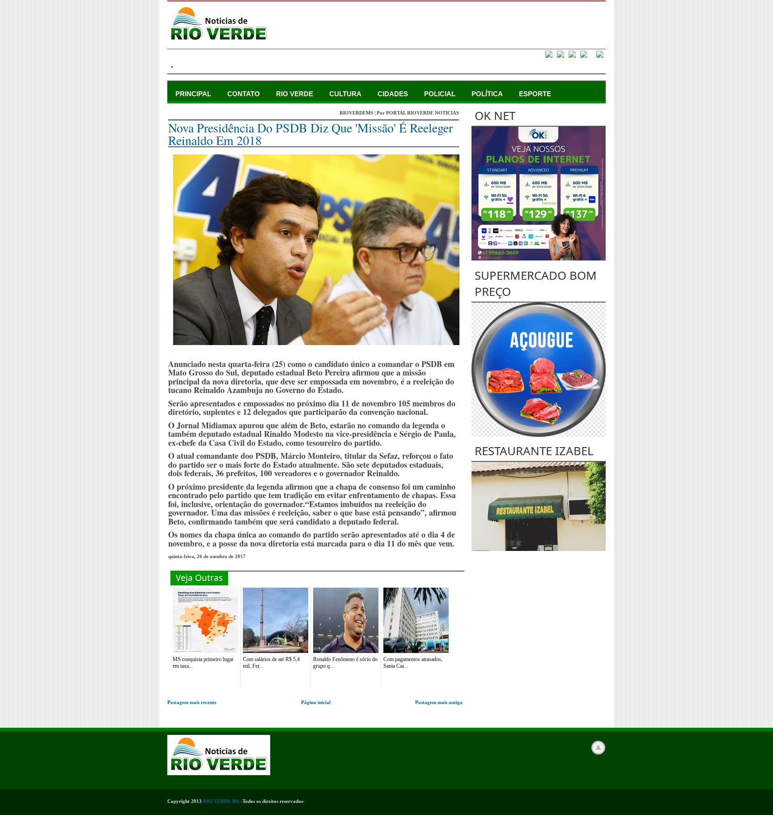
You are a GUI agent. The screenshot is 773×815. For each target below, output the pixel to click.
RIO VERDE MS (221, 801)
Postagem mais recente (192, 702)
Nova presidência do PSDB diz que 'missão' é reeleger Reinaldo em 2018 (310, 134)
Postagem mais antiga (439, 702)
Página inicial (316, 702)
